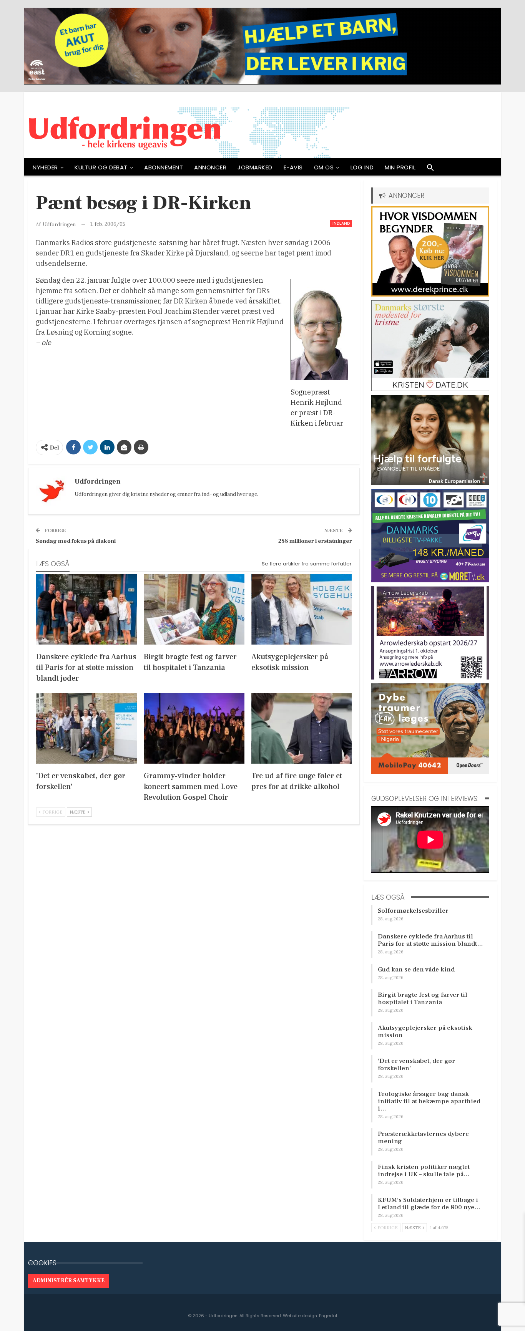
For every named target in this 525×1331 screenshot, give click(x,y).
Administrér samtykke (69, 1280)
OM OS (324, 167)
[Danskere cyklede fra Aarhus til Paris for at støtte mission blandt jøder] (86, 609)
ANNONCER (210, 167)
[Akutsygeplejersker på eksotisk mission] (301, 609)
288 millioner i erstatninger (315, 541)
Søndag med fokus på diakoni (76, 541)
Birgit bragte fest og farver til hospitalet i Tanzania (422, 998)
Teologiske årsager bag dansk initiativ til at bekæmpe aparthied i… (429, 1101)
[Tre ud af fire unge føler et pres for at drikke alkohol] (301, 728)
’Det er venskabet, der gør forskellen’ (416, 1064)
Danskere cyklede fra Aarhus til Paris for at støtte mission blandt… (430, 940)
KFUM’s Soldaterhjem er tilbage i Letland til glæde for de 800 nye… (429, 1204)
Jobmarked (255, 167)
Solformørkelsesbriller (413, 911)
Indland (341, 223)
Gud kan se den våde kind (416, 969)
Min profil (400, 167)
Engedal (328, 1316)
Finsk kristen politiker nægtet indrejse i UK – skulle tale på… (424, 1171)
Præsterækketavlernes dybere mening (423, 1137)
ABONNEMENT (163, 167)
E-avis (293, 167)
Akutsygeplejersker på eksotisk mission (425, 1031)
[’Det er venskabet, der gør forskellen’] (86, 728)
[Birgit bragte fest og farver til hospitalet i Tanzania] (194, 609)
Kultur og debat (101, 167)
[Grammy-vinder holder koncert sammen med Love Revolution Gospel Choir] (194, 728)
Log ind (362, 167)
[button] (430, 169)
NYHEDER (45, 167)
